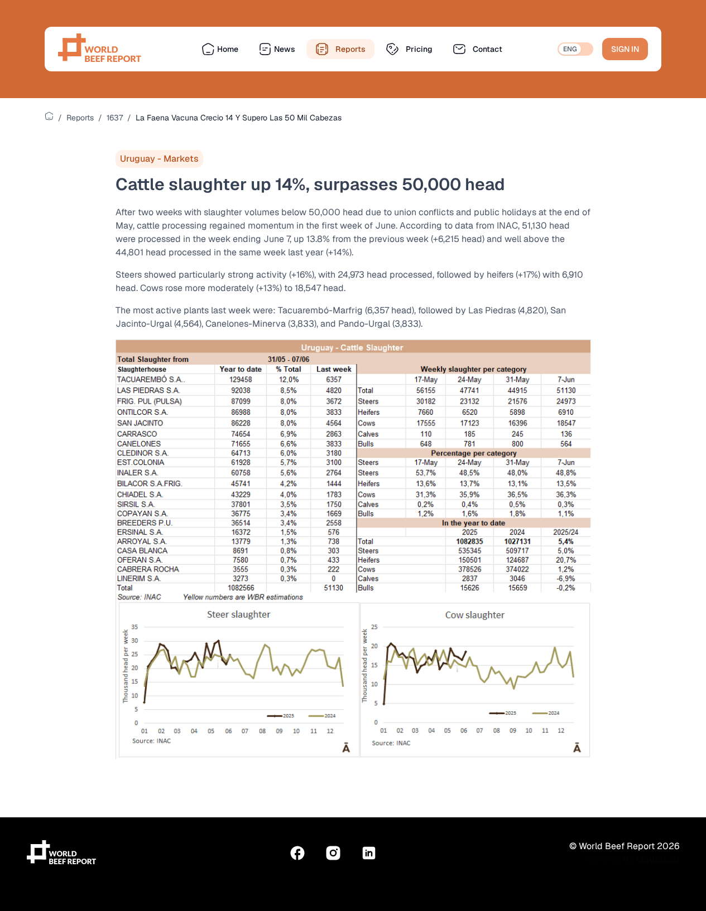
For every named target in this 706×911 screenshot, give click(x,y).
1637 (115, 118)
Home (227, 49)
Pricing (419, 49)
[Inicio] (49, 116)
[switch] (575, 49)
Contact (487, 49)
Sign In (625, 49)
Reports (350, 49)
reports (80, 118)
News (284, 49)
